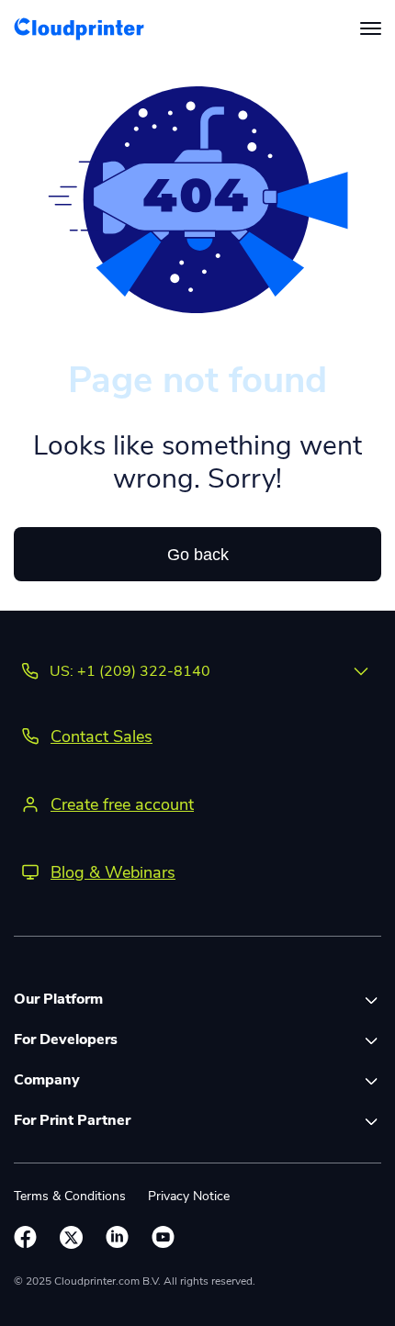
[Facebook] (25, 1237)
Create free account (122, 804)
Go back (198, 554)
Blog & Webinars (113, 872)
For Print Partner (72, 1120)
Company (47, 1080)
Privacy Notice (189, 1196)
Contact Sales (101, 736)
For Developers (66, 1039)
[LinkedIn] (117, 1237)
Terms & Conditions (70, 1196)
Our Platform (58, 999)
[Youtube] (163, 1237)
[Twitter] (71, 1237)
